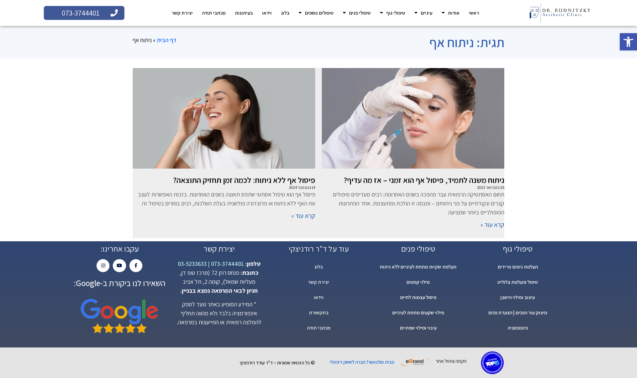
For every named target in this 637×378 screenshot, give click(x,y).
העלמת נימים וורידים (518, 267)
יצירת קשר (182, 13)
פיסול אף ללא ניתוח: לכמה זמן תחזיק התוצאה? (244, 180)
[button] (628, 41)
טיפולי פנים (360, 13)
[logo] (559, 13)
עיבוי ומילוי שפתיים (418, 328)
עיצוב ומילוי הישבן (517, 297)
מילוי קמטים (418, 282)
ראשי (474, 13)
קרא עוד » (492, 225)
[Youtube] (119, 265)
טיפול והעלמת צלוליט (518, 282)
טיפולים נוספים (319, 13)
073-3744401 (227, 263)
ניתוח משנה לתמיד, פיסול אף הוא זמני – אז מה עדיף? (424, 180)
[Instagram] (103, 265)
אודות (454, 13)
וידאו (267, 13)
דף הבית (167, 40)
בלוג (285, 13)
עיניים (426, 13)
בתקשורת (318, 312)
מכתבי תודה (214, 13)
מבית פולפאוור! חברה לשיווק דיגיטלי (362, 362)
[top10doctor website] (492, 363)
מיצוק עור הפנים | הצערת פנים (517, 312)
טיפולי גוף (395, 13)
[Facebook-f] (135, 265)
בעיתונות (244, 13)
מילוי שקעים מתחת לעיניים (418, 312)
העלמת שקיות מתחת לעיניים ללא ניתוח (418, 267)
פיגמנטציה (518, 328)
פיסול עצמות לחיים (418, 297)
